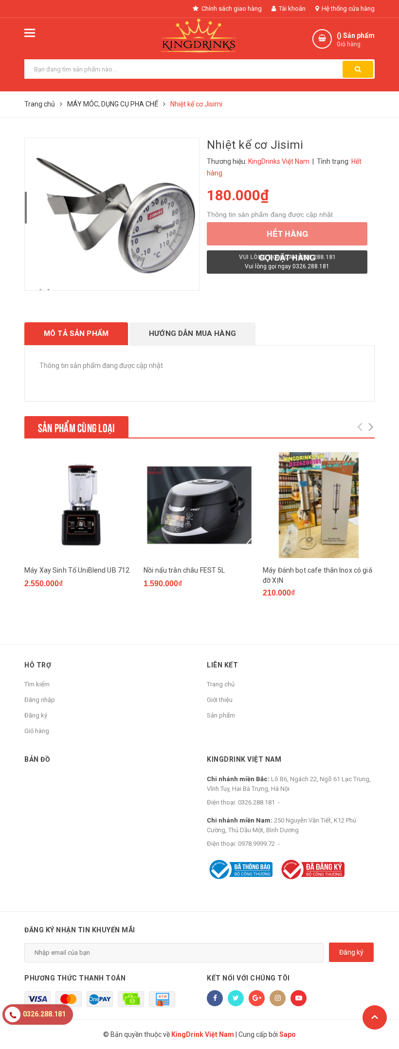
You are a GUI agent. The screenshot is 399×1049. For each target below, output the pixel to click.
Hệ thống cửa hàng (347, 8)
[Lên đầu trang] (375, 1017)
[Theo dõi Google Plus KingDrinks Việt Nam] (257, 998)
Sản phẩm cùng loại (76, 427)
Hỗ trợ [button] (37, 665)
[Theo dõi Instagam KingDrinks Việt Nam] (278, 998)
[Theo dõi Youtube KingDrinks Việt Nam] (298, 998)
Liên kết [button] (222, 665)
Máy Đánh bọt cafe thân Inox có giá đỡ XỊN (317, 575)
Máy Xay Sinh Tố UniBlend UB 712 (76, 570)
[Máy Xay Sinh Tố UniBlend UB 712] (80, 505)
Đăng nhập (39, 699)
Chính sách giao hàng (231, 8)
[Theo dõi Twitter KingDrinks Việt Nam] (236, 998)
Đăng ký (35, 715)
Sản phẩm (221, 715)
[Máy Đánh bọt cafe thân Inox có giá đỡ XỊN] (319, 505)
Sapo (287, 1034)
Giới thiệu (220, 699)
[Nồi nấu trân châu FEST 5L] (199, 505)
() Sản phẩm (356, 40)
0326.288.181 (256, 802)
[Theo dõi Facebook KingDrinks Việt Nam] (215, 998)
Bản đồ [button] (37, 759)
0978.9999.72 (256, 843)
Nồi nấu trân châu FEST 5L (184, 570)
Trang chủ (221, 684)
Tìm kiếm (37, 684)
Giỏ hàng (36, 730)
